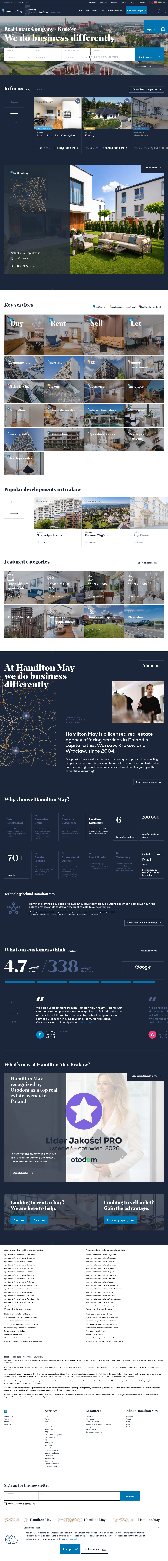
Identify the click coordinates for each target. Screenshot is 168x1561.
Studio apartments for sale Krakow (99, 1314)
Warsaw (32, 12)
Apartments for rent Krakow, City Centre (19, 1255)
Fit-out (47, 1440)
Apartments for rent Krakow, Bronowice (19, 1258)
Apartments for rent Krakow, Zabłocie (18, 1302)
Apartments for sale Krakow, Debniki (100, 1261)
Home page (8, 1416)
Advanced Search (145, 66)
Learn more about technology (142, 922)
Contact (142, 2)
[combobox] (18, 57)
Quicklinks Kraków (92, 1421)
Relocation (49, 1448)
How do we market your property (98, 1424)
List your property (136, 10)
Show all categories (148, 562)
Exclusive (89, 1416)
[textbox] (11, 57)
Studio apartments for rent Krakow (17, 1314)
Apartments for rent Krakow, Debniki (18, 1261)
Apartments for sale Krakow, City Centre (101, 1255)
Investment (49, 1429)
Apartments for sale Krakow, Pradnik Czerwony (104, 1289)
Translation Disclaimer (94, 1432)
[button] (155, 2)
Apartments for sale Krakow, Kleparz (100, 1272)
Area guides (90, 1427)
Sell (87, 11)
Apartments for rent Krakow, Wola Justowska (21, 1299)
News (124, 2)
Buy (80, 11)
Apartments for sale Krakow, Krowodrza (101, 1275)
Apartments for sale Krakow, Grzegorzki (101, 1265)
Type (37, 50)
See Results (145, 57)
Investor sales (50, 1458)
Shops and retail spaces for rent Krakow (19, 1338)
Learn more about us (147, 782)
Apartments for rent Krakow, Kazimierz (19, 1268)
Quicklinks (92, 2)
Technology (90, 1419)
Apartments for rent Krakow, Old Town (19, 1278)
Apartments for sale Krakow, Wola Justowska (103, 1299)
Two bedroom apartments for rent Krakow (20, 1321)
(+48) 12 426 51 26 (21, 3)
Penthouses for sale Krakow (96, 1331)
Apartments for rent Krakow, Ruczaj (18, 1292)
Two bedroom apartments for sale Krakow (102, 1321)
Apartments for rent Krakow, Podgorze (19, 1282)
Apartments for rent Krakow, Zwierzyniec (20, 1306)
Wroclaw (55, 12)
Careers (114, 2)
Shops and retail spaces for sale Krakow (101, 1338)
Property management (53, 1435)
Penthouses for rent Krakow (14, 1331)
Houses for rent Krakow (13, 1334)
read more (86, 1022)
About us (103, 2)
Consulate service (51, 1450)
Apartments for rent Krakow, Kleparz (18, 1272)
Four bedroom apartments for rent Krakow (20, 1327)
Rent (94, 11)
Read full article (21, 1172)
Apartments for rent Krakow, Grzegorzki (19, 1265)
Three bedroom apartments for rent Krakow (21, 1324)
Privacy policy (91, 1429)
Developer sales (51, 1469)
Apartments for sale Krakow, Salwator (100, 1295)
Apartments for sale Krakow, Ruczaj (99, 1292)
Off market (49, 1456)
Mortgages (49, 1442)
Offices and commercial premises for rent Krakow (23, 1341)
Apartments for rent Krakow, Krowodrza (19, 1275)
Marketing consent (21, 1503)
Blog (132, 2)
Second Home (50, 1461)
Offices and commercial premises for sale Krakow (104, 1341)
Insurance (48, 1445)
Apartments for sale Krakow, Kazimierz (101, 1268)
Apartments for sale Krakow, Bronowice (101, 1258)
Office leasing (50, 1437)
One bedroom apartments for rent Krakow (20, 1317)
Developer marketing (53, 1466)
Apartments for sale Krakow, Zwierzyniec (101, 1306)
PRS (46, 1432)
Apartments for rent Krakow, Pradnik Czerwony (22, 1289)
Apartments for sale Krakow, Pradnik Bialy (102, 1285)
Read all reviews (149, 950)
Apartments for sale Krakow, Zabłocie (100, 1302)
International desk (52, 1453)
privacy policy (73, 1539)
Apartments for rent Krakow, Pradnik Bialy (20, 1285)
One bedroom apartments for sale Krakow (102, 1317)
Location (96, 50)
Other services (114, 11)
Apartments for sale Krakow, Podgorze (100, 1282)
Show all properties (145, 89)
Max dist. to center (71, 50)
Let (102, 11)
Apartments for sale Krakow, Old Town (100, 1278)
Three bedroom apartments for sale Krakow (102, 1324)
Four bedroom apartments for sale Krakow (102, 1327)
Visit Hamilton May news (145, 1075)
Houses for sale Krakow (94, 1334)
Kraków (43, 12)
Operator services (52, 1463)
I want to (9, 50)
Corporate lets (50, 1427)
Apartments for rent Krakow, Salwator (19, 1295)
